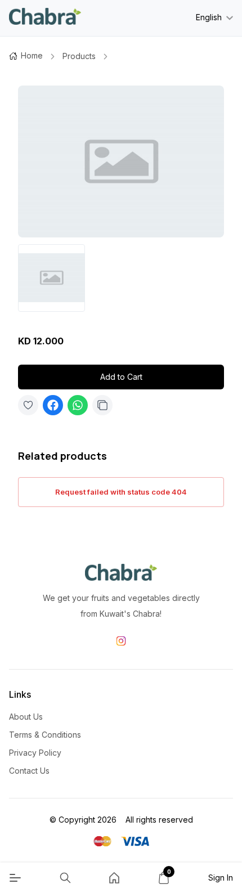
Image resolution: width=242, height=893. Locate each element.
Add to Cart (121, 377)
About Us (26, 716)
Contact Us (29, 770)
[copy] (102, 405)
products (79, 56)
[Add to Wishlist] (28, 405)
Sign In (220, 877)
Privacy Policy (35, 752)
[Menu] (15, 878)
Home (32, 55)
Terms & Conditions (45, 734)
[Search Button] (65, 877)
